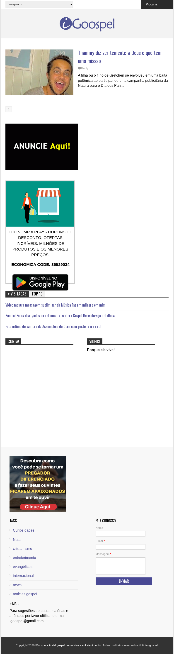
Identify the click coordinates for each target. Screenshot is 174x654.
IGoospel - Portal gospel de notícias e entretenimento (68, 645)
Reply (84, 68)
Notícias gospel (148, 645)
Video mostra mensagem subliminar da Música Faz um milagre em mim (55, 305)
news (17, 585)
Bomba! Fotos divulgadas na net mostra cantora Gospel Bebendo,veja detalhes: (60, 315)
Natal (17, 539)
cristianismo (22, 549)
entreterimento (24, 558)
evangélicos (22, 567)
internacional (23, 576)
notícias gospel (25, 594)
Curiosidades (23, 530)
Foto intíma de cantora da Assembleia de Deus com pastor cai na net (53, 326)
